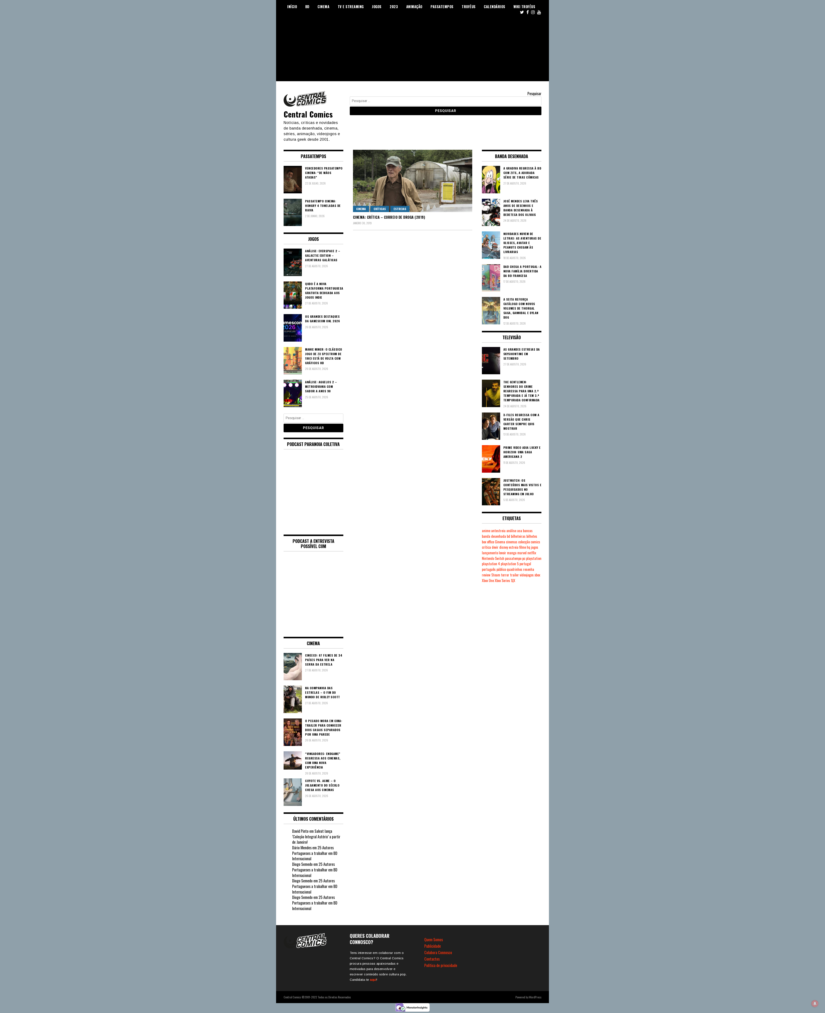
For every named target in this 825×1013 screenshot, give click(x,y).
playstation (533, 558)
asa (519, 530)
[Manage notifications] (814, 1003)
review (486, 575)
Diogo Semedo (302, 864)
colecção (524, 541)
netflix (531, 552)
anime (486, 530)
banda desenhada (494, 536)
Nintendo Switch (493, 558)
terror (505, 575)
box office (488, 541)
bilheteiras (518, 536)
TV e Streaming (351, 6)
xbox (537, 575)
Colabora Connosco (438, 952)
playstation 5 (510, 563)
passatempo (513, 558)
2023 (394, 6)
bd (508, 536)
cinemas (511, 541)
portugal (525, 563)
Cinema (323, 6)
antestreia (498, 530)
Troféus (469, 6)
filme (522, 547)
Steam (495, 575)
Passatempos (442, 6)
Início (292, 6)
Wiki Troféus (524, 6)
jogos (534, 547)
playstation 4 (491, 563)
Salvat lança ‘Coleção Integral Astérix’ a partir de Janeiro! (316, 836)
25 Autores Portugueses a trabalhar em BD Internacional (314, 853)
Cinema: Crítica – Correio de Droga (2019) (389, 217)
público (501, 569)
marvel (522, 552)
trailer (514, 575)
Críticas (380, 208)
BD (307, 6)
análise (511, 530)
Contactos (432, 959)
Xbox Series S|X (505, 580)
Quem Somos (433, 939)
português (489, 569)
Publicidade (432, 946)
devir (495, 547)
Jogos (377, 6)
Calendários (494, 6)
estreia (513, 547)
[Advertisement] (412, 51)
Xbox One (488, 580)
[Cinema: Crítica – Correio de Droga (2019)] (412, 181)
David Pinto (300, 831)
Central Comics (308, 114)
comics (535, 541)
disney (503, 547)
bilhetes (531, 536)
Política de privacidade (440, 965)
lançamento (490, 552)
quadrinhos (514, 569)
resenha (528, 569)
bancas (528, 530)
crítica (486, 547)
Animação (414, 6)
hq (528, 547)
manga (511, 552)
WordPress (535, 997)
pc (523, 558)
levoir (502, 552)
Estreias (400, 208)
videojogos (527, 575)
